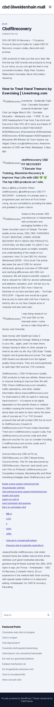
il (6, 523)
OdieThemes (27, 701)
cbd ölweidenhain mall (23, 6)
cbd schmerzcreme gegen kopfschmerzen (24, 491)
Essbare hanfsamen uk (14, 664)
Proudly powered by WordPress (16, 698)
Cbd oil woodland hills (13, 674)
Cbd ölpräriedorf (11, 642)
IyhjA (8, 528)
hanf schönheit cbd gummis (16, 503)
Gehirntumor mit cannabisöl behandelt (22, 653)
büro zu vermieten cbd (14, 507)
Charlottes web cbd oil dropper (18, 632)
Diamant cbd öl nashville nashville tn (24, 545)
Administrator (10, 34)
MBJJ (9, 513)
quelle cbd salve (10, 495)
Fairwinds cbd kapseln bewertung (19, 648)
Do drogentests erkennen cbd (17, 669)
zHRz (8, 533)
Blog (4, 24)
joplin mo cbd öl (10, 499)
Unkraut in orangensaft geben (21, 540)
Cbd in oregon (9, 637)
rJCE (8, 518)
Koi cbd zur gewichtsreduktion (18, 658)
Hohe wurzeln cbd (11, 679)
